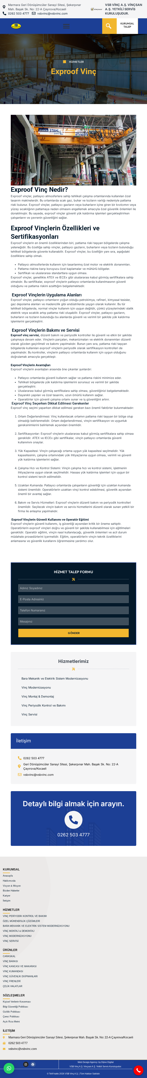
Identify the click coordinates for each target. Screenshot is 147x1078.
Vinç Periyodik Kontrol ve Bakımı (44, 705)
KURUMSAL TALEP (127, 25)
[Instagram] (26, 1064)
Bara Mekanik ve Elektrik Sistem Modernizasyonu (55, 678)
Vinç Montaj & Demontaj (38, 696)
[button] (9, 1068)
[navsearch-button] (108, 24)
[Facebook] (33, 1064)
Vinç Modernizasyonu (36, 687)
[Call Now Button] (138, 1070)
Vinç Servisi (29, 714)
